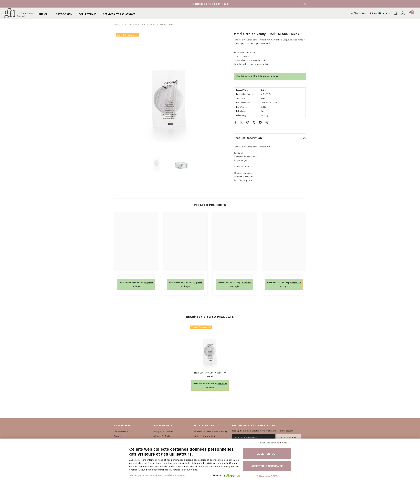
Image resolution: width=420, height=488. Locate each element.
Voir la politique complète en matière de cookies (158, 475)
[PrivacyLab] (232, 475)
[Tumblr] (253, 122)
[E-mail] (266, 122)
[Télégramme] (260, 122)
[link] (136, 275)
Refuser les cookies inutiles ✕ (274, 442)
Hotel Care (251, 52)
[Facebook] (235, 122)
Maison (117, 24)
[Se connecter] (403, 13)
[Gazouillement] (241, 122)
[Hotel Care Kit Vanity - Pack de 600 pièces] (210, 346)
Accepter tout (267, 453)
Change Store (359, 13)
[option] (210, 4)
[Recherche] (395, 13)
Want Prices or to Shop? (252, 76)
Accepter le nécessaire (267, 466)
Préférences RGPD (267, 476)
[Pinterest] (247, 122)
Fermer (304, 3)
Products (128, 24)
